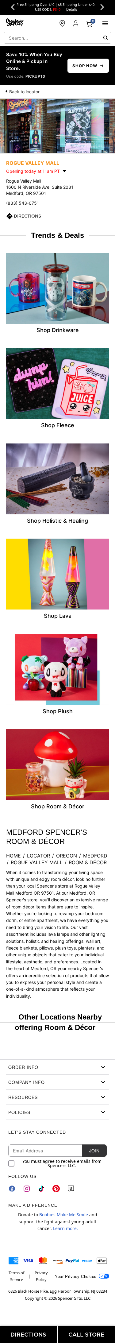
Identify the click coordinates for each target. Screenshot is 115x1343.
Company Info (26, 1082)
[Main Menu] (105, 23)
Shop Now (84, 65)
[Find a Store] (62, 23)
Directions (27, 216)
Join (94, 1151)
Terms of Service (16, 1276)
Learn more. (65, 1228)
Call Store (86, 1334)
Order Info (23, 1067)
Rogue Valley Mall (37, 862)
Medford (95, 856)
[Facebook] (12, 1188)
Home (13, 856)
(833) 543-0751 (22, 203)
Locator (38, 856)
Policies (19, 1112)
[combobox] (57, 37)
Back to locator (24, 91)
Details (71, 9)
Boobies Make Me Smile (63, 1214)
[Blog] (71, 1188)
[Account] (76, 23)
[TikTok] (41, 1188)
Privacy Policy (41, 1276)
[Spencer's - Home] (15, 23)
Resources (23, 1097)
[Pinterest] (56, 1188)
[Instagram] (26, 1188)
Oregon (66, 856)
